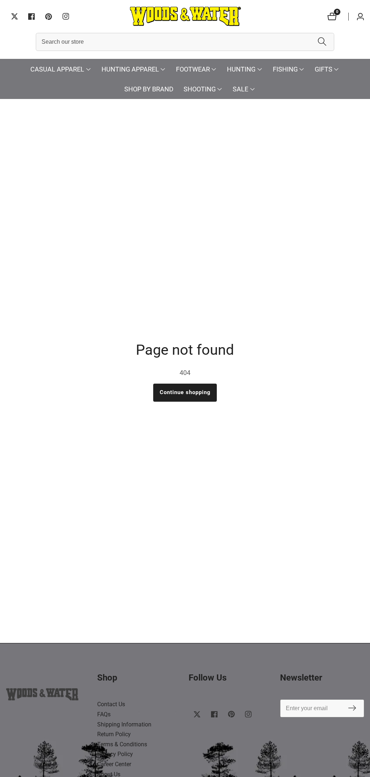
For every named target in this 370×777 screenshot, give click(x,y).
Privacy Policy (115, 754)
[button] (57, 69)
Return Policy (114, 734)
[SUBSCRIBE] (352, 708)
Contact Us (111, 704)
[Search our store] (322, 42)
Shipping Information (124, 724)
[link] (48, 696)
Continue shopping (185, 392)
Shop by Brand (148, 89)
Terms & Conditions (122, 744)
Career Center (114, 764)
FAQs (104, 714)
